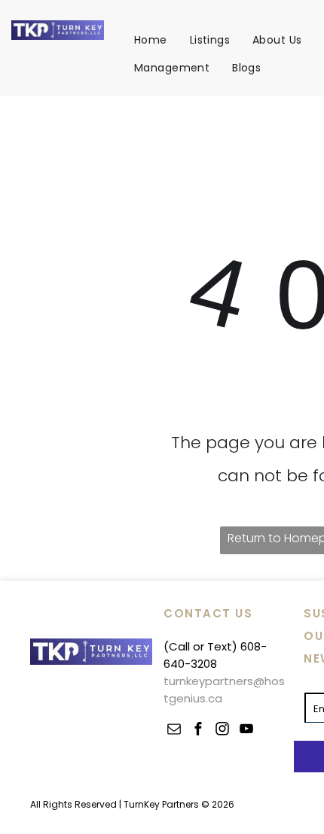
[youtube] (246, 730)
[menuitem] (151, 40)
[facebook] (198, 730)
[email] (174, 730)
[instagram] (222, 730)
